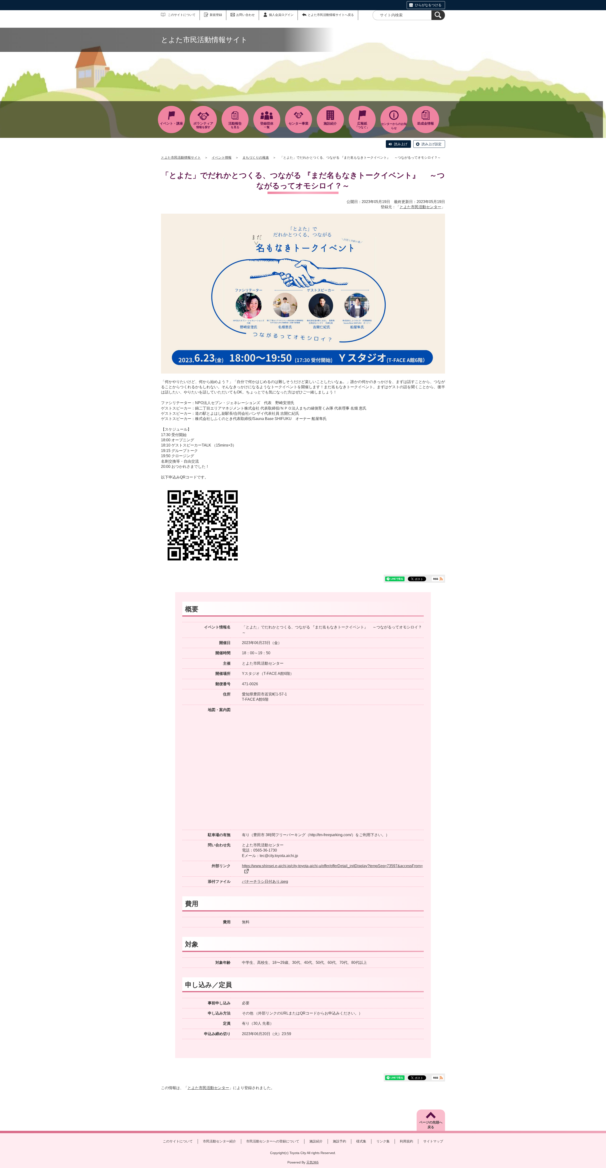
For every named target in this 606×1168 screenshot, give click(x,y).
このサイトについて (182, 15)
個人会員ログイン (281, 15)
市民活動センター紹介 (219, 1141)
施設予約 (339, 1141)
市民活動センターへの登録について (272, 1141)
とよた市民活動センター (420, 207)
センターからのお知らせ (394, 126)
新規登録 (216, 15)
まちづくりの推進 (255, 157)
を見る (235, 125)
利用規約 (406, 1141)
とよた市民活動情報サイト (181, 157)
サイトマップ (433, 1141)
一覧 (266, 125)
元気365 (312, 1162)
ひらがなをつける (428, 5)
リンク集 (383, 1141)
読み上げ (400, 144)
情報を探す (203, 125)
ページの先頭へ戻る (430, 1124)
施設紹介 (316, 1141)
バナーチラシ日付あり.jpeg (265, 881)
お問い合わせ (245, 15)
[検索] (438, 15)
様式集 (361, 1141)
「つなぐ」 (362, 125)
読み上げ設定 (431, 144)
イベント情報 (222, 157)
